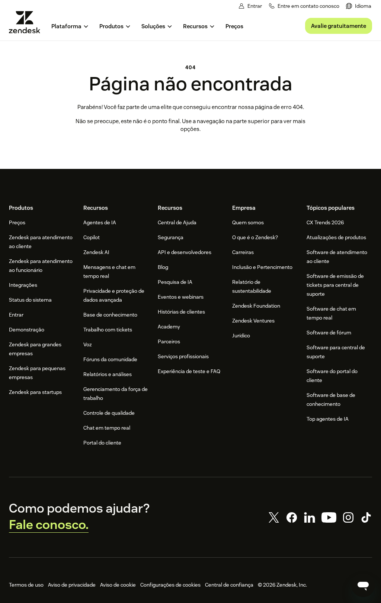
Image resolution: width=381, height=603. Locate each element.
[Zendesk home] (27, 22)
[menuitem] (358, 6)
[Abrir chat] (363, 585)
